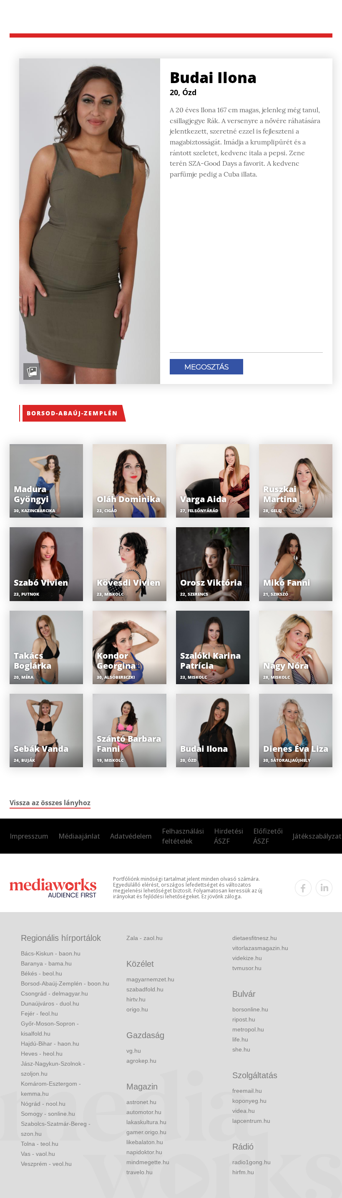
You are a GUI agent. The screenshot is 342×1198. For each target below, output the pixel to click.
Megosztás (206, 367)
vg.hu (133, 1050)
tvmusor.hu (247, 968)
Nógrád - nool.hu (43, 1103)
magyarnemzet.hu (150, 979)
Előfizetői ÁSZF (268, 836)
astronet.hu (141, 1102)
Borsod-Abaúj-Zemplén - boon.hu (65, 983)
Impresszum (29, 836)
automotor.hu (143, 1112)
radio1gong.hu (251, 1162)
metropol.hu (248, 1029)
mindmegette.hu (147, 1162)
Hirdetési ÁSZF (228, 836)
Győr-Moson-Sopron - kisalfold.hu (50, 1028)
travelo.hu (139, 1172)
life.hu (240, 1039)
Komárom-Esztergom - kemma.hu (51, 1088)
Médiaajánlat (79, 836)
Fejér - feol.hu (39, 1013)
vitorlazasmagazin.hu (260, 948)
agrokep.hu (141, 1060)
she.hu (241, 1049)
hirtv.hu (136, 999)
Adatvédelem (131, 836)
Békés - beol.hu (41, 973)
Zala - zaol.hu (144, 938)
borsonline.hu (250, 1009)
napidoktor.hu (144, 1152)
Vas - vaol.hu (38, 1153)
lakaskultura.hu (146, 1122)
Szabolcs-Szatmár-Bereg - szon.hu (56, 1128)
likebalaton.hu (144, 1142)
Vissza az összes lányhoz (50, 802)
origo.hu (137, 1009)
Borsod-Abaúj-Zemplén (72, 413)
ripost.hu (243, 1019)
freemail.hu (247, 1090)
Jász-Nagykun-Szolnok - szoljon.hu (53, 1068)
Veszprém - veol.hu (46, 1163)
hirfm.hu (243, 1172)
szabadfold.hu (144, 989)
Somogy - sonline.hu (48, 1113)
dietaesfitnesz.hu (254, 938)
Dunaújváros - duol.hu (50, 1003)
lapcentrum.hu (251, 1120)
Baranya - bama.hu (46, 963)
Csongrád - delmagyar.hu (54, 993)
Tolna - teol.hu (39, 1143)
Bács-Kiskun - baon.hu (50, 953)
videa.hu (243, 1110)
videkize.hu (247, 958)
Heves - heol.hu (42, 1053)
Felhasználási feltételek (183, 836)
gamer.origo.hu (146, 1132)
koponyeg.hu (249, 1100)
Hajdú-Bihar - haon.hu (50, 1043)
